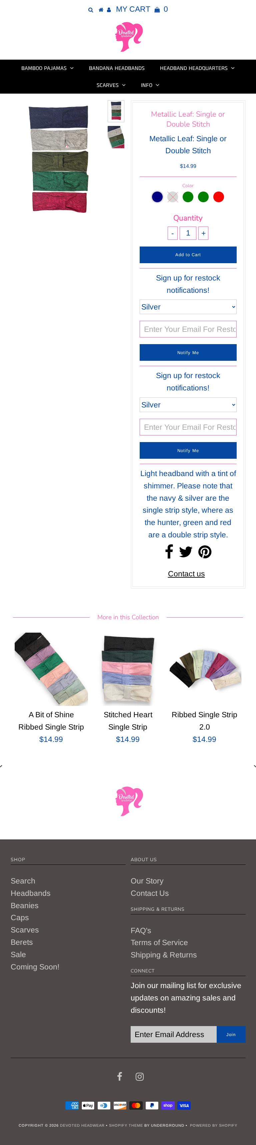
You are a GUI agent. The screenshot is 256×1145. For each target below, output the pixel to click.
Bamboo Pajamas (44, 68)
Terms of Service (159, 942)
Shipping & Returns (164, 954)
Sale (18, 954)
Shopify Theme (126, 1125)
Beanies (25, 905)
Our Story (147, 880)
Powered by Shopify (213, 1125)
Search (23, 880)
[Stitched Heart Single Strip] (128, 669)
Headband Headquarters (194, 68)
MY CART (142, 9)
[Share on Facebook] (169, 554)
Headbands (31, 893)
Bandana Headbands (117, 68)
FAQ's (141, 930)
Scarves (108, 85)
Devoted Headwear (83, 1125)
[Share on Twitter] (186, 554)
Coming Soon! (35, 966)
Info (146, 85)
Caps (20, 917)
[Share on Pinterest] (204, 554)
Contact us (186, 573)
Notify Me (188, 352)
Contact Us (150, 893)
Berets (22, 942)
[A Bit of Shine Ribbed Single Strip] (51, 669)
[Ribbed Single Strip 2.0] (204, 669)
